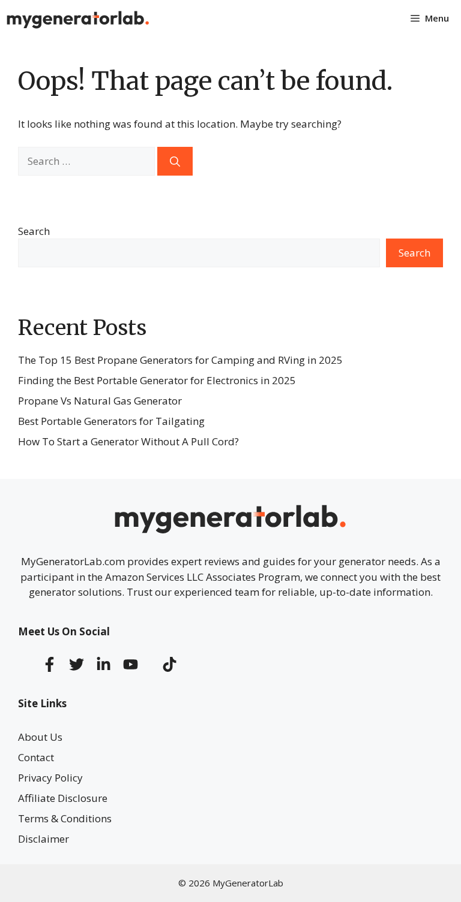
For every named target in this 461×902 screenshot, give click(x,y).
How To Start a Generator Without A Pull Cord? (128, 441)
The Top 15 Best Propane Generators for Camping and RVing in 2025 (180, 360)
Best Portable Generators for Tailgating (111, 421)
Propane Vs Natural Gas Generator (100, 401)
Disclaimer (43, 839)
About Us (40, 737)
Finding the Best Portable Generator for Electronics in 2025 (157, 380)
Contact (36, 757)
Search (34, 231)
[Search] (175, 161)
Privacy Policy (50, 778)
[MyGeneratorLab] (78, 18)
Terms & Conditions (65, 818)
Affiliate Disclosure (62, 798)
